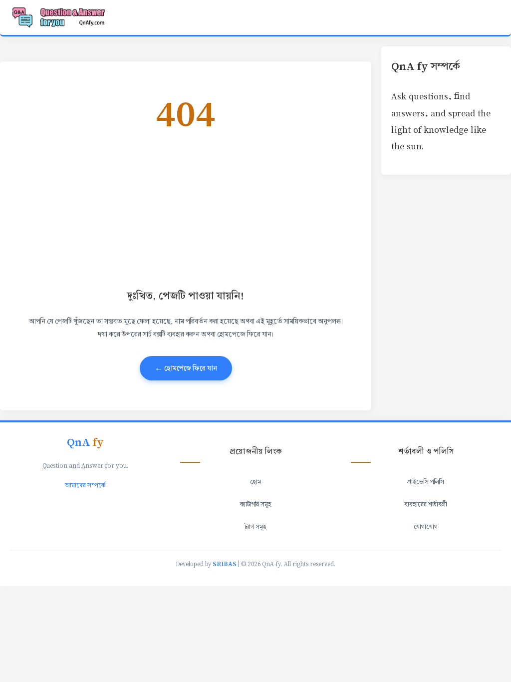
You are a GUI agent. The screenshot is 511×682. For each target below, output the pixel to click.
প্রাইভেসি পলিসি (425, 481)
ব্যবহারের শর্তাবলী (425, 504)
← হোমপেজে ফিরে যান (186, 368)
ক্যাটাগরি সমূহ (255, 504)
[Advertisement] (185, 209)
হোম (255, 481)
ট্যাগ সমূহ (255, 526)
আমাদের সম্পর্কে (85, 485)
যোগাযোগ (426, 526)
